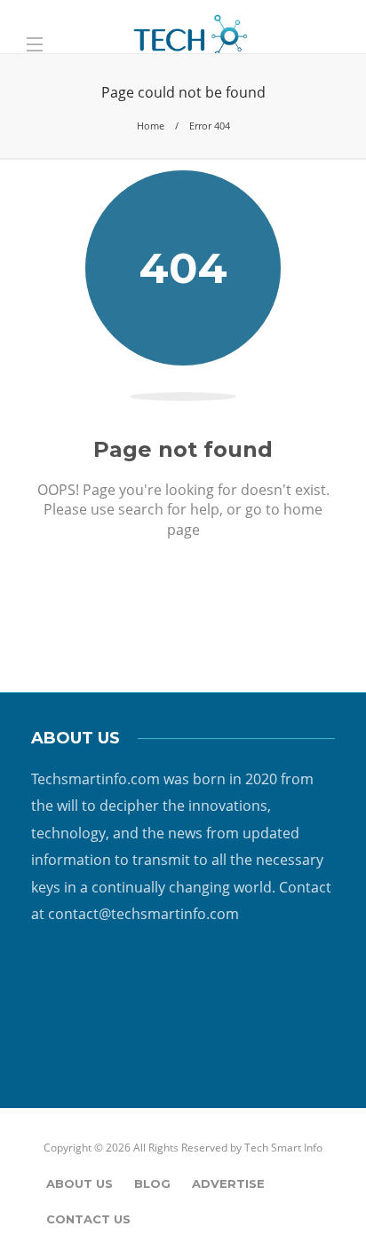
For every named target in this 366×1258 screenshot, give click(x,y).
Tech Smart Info (283, 1147)
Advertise (228, 1183)
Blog (152, 1183)
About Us (79, 1183)
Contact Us (88, 1219)
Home (150, 125)
